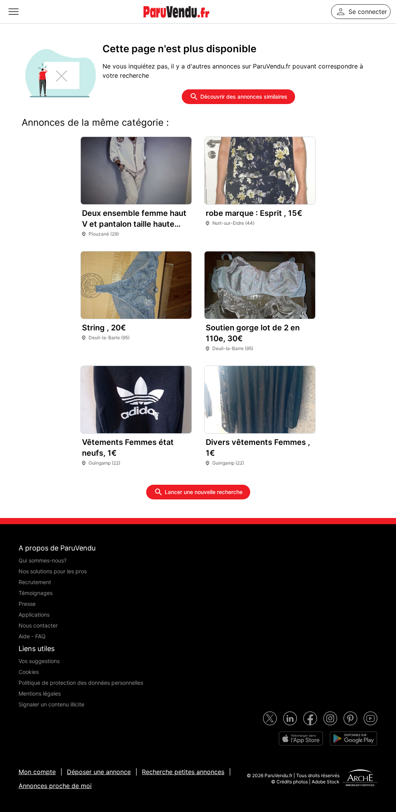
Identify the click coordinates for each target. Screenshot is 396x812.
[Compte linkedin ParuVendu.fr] (290, 718)
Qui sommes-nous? (43, 560)
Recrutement (35, 582)
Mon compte (37, 772)
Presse (27, 603)
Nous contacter (38, 625)
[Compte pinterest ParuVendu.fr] (350, 718)
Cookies (29, 671)
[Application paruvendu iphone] (300, 738)
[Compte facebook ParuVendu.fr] (310, 718)
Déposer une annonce (99, 772)
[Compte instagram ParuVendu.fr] (330, 718)
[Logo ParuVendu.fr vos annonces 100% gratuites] (176, 21)
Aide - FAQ (32, 636)
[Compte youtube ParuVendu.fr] (370, 718)
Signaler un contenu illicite (51, 704)
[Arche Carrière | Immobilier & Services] (360, 778)
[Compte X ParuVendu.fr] (270, 718)
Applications (34, 614)
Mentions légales (40, 693)
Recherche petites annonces (183, 772)
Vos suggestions (39, 661)
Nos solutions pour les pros (53, 571)
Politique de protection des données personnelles (81, 682)
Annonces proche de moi (55, 786)
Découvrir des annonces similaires (243, 96)
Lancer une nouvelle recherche (203, 492)
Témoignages (36, 593)
